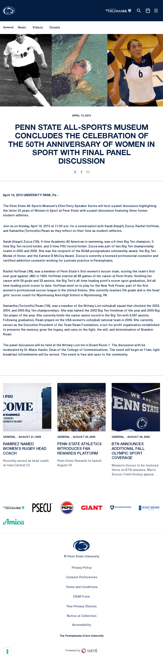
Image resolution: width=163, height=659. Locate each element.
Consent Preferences (81, 577)
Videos (38, 27)
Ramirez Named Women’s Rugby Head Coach (24, 448)
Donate (54, 28)
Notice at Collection (81, 616)
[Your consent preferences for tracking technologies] (7, 652)
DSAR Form (81, 596)
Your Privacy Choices (81, 606)
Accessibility (81, 625)
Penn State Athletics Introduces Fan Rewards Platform (79, 448)
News (22, 27)
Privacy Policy (81, 568)
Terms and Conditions (81, 587)
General (9, 437)
